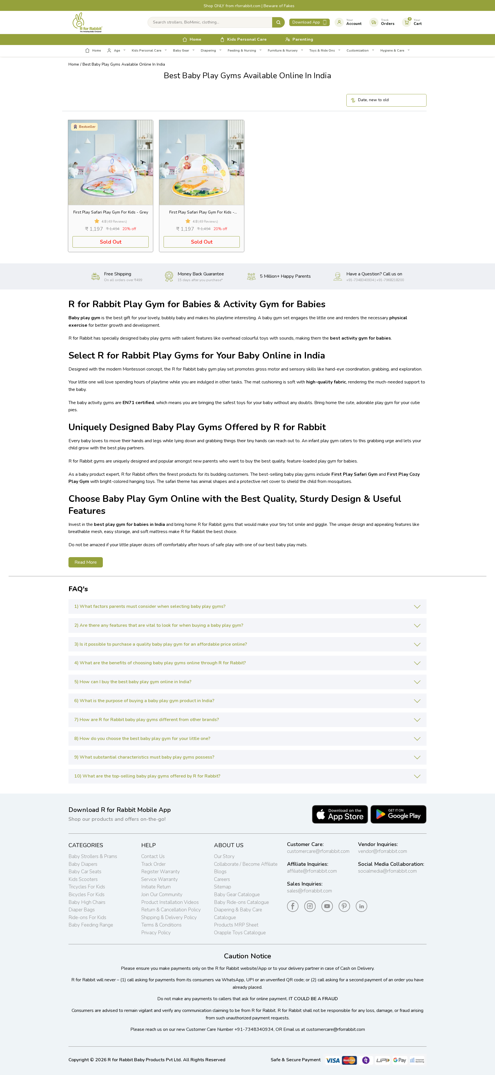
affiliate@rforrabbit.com (312, 871)
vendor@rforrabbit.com (382, 851)
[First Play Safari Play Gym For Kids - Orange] (201, 162)
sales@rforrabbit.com (309, 891)
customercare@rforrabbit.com (318, 851)
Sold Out (110, 241)
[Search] (278, 22)
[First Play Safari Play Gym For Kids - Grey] (110, 162)
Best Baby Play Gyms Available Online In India (123, 64)
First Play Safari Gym (354, 474)
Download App (306, 22)
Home (73, 64)
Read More (85, 562)
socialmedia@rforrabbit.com (387, 871)
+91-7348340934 (254, 1029)
